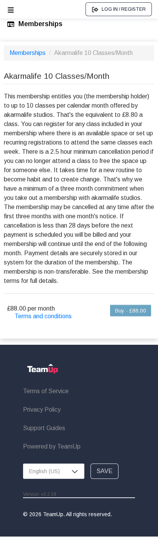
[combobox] (53, 471)
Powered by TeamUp (52, 446)
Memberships (28, 53)
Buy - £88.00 (130, 310)
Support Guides (44, 428)
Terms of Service (46, 391)
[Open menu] (10, 9)
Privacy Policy (42, 409)
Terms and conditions (43, 316)
